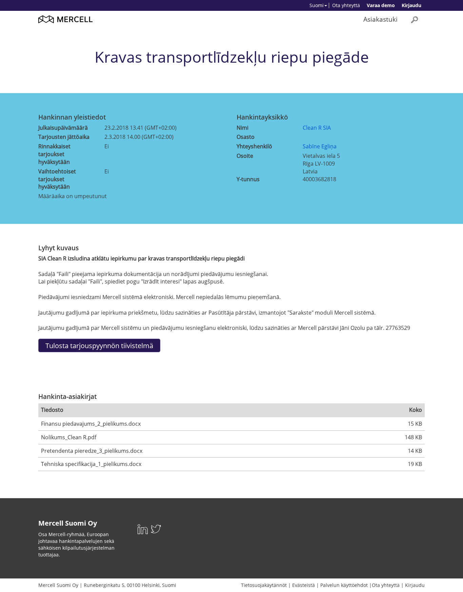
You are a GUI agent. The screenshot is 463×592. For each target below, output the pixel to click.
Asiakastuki (380, 19)
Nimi (242, 127)
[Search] (414, 19)
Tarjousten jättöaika (63, 137)
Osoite (245, 156)
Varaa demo (381, 5)
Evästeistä (303, 585)
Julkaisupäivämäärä (63, 127)
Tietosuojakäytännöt (264, 585)
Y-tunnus (248, 179)
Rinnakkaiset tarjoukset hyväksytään (54, 154)
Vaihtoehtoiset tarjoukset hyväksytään (57, 179)
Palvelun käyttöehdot (344, 585)
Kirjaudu (411, 5)
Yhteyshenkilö (254, 146)
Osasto (246, 137)
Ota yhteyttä (346, 5)
